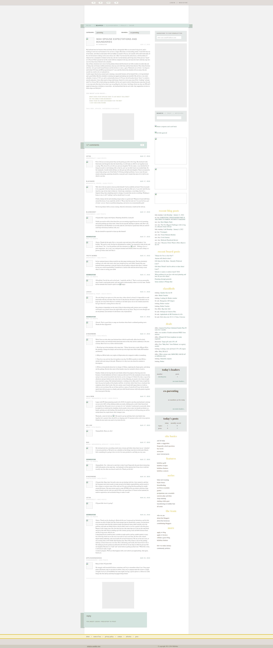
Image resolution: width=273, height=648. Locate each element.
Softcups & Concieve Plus (168, 312)
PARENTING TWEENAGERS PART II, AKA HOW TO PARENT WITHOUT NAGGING (170, 218)
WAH (92, 108)
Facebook (97, 2)
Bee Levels (160, 449)
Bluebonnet (91, 212)
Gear (131, 25)
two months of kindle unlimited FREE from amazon (170, 333)
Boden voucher (164, 303)
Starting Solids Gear (163, 501)
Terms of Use (97, 637)
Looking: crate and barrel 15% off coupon (173, 349)
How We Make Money (164, 545)
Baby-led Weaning (163, 480)
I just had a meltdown (97, 102)
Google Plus (86, 3)
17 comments (92, 145)
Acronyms (160, 451)
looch (88, 291)
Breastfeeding (161, 485)
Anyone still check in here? (163, 258)
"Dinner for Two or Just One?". (164, 256)
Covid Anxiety (165, 237)
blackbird (90, 181)
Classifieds (112, 25)
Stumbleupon (125, 145)
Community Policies (163, 548)
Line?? (157, 264)
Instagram (113, 2)
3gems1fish (103, 44)
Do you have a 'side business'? (100, 98)
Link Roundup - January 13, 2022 (173, 215)
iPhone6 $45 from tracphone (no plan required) (168, 338)
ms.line (89, 425)
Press (136, 637)
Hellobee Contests (162, 471)
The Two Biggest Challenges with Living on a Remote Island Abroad (170, 226)
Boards (99, 25)
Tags (169, 113)
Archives (179, 113)
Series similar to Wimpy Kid (163, 282)
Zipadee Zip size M (166, 293)
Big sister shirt (166, 309)
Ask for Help (161, 441)
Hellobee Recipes (162, 465)
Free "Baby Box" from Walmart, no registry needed (170, 345)
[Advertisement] (118, 126)
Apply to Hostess (162, 535)
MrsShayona (162, 377)
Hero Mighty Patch (166, 222)
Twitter (90, 2)
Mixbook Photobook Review (169, 240)
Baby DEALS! (163, 351)
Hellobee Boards (105, 15)
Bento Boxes (161, 482)
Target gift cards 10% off (169, 342)
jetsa (88, 156)
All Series (160, 506)
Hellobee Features (162, 468)
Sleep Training (161, 498)
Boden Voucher (163, 295)
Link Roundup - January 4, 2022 (173, 229)
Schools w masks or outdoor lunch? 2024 (167, 272)
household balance (110, 108)
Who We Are (161, 515)
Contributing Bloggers (164, 523)
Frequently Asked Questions (166, 446)
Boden (162, 361)
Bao (87, 442)
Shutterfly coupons (166, 359)
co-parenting (134, 32)
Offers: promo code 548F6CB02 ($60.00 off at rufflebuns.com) (170, 355)
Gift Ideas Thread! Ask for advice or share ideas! (169, 266)
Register (183, 2)
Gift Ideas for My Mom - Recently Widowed (168, 261)
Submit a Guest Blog (163, 537)
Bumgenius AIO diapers (167, 301)
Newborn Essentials (163, 488)
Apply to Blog (161, 532)
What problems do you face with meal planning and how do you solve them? (170, 275)
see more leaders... (179, 381)
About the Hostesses (163, 521)
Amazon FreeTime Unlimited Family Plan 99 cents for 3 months (171, 329)
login (97, 621)
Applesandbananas (94, 558)
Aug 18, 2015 (145, 476)
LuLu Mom (90, 396)
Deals (124, 25)
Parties (159, 490)
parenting (100, 32)
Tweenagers (163, 232)
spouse (98, 108)
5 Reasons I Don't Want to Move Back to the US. (170, 244)
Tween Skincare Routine (168, 235)
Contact (120, 637)
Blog (88, 25)
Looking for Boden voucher (168, 298)
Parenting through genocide (163, 279)
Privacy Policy (109, 637)
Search (160, 113)
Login (172, 2)
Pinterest (105, 2)
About (87, 637)
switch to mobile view (93, 646)
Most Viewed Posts (163, 454)
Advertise (128, 637)
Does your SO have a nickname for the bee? (105, 100)
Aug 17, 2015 (145, 156)
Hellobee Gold (161, 463)
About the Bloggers (163, 518)
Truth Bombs (91, 255)
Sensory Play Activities (164, 496)
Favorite (138, 145)
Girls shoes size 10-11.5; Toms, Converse (172, 317)
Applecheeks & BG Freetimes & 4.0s (171, 314)
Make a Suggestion (163, 443)
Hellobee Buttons (162, 540)
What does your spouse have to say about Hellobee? (109, 96)
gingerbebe (91, 333)
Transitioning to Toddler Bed (166, 504)
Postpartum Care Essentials (165, 493)
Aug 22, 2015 (145, 497)
